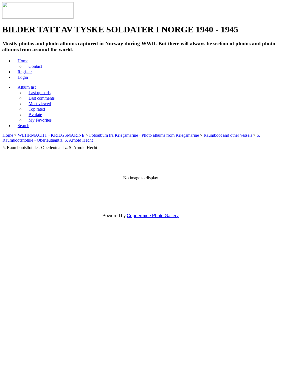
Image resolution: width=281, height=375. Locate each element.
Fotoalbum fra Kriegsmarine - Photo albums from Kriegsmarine (144, 135)
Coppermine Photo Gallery (153, 215)
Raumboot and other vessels (228, 135)
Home (7, 135)
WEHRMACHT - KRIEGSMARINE (51, 135)
